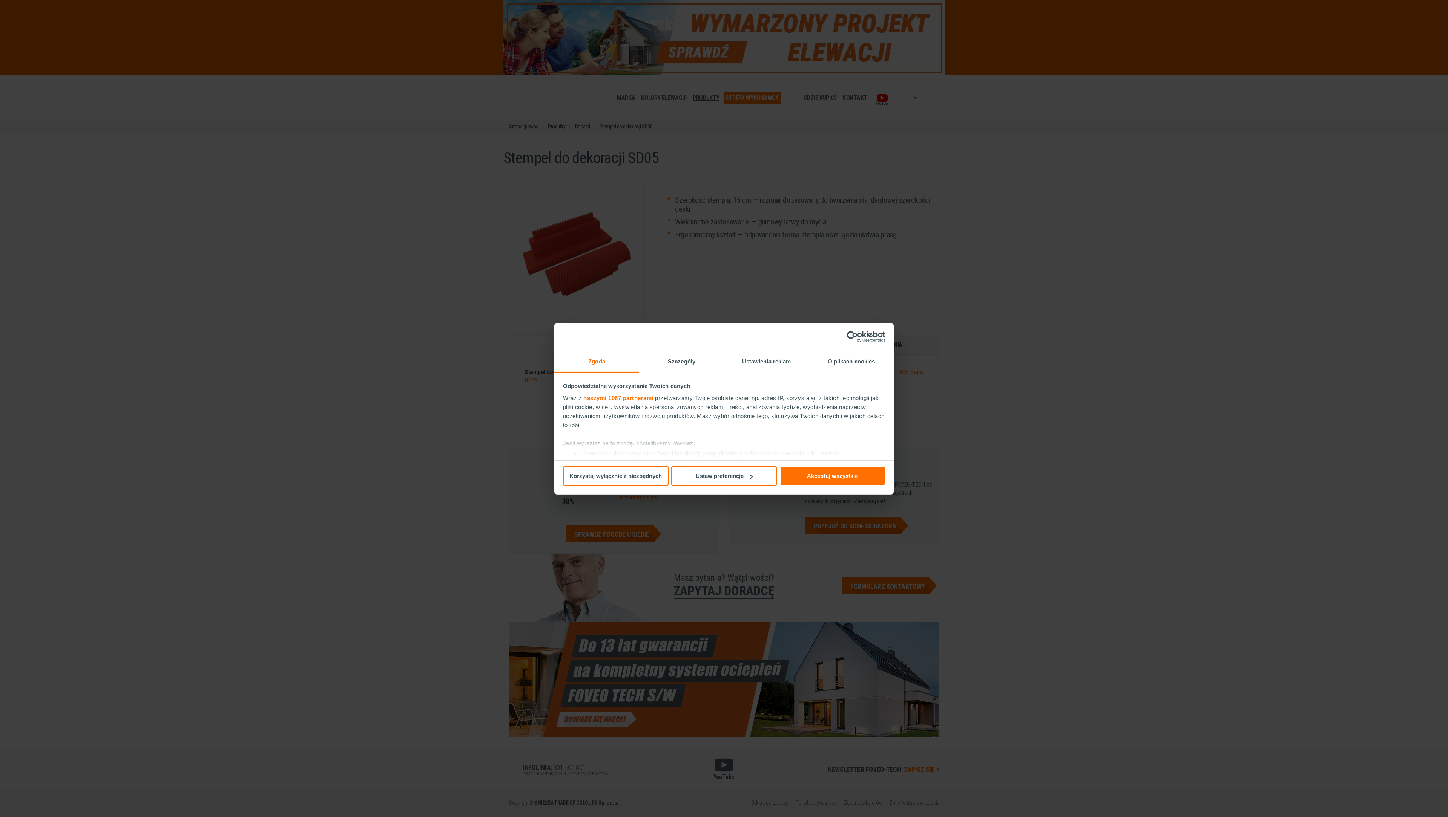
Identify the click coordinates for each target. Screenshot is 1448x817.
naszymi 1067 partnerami (618, 397)
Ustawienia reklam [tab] (766, 361)
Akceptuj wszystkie (832, 476)
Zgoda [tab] (596, 361)
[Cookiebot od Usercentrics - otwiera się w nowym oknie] (852, 336)
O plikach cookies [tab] (851, 361)
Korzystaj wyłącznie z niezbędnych (615, 476)
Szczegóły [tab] (681, 361)
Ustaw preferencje (720, 476)
